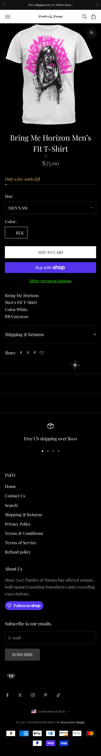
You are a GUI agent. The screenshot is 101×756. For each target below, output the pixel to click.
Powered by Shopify (73, 722)
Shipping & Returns (23, 514)
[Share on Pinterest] (35, 353)
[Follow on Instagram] (32, 695)
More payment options (50, 280)
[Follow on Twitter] (20, 695)
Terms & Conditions (24, 533)
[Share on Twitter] (28, 353)
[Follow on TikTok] (58, 695)
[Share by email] (42, 353)
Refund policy (18, 552)
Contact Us (15, 495)
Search (11, 505)
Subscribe (22, 654)
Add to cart (50, 252)
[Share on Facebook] (21, 353)
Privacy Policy (18, 524)
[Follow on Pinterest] (45, 695)
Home (10, 486)
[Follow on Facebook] (7, 695)
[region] (50, 432)
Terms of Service (21, 542)
